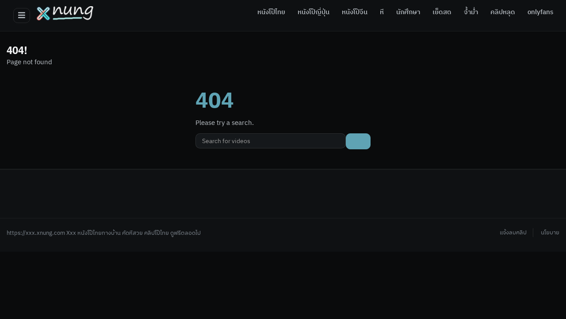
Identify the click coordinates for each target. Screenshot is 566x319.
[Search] (358, 141)
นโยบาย (550, 232)
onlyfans (540, 12)
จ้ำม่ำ (471, 12)
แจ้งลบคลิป (513, 232)
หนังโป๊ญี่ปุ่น (313, 12)
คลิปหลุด (502, 12)
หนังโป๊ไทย (271, 12)
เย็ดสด (441, 12)
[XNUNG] (65, 13)
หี (382, 12)
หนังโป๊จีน (354, 12)
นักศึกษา (408, 12)
